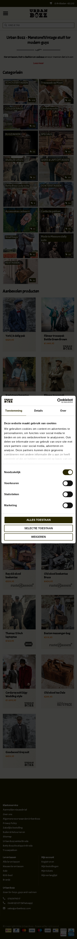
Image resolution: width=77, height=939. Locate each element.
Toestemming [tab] (13, 410)
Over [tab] (63, 410)
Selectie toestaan (38, 528)
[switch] (68, 483)
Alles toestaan (39, 519)
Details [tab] (38, 410)
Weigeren (38, 536)
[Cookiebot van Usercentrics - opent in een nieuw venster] (57, 400)
